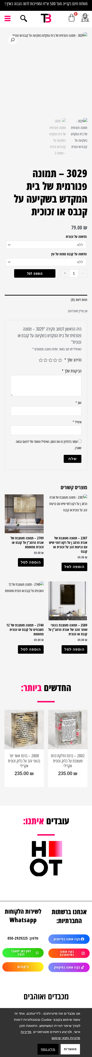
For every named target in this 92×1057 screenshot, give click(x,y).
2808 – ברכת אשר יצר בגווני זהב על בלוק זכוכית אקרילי (30, 761)
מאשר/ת (70, 1049)
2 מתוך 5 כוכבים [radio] (55, 360)
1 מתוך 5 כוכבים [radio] (60, 360)
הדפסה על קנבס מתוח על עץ (69, 254)
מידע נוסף (48, 1049)
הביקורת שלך (71, 370)
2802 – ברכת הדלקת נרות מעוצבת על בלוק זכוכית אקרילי (74, 761)
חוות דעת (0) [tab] (79, 299)
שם (78, 403)
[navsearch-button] (23, 19)
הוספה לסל (35, 273)
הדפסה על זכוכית (76, 236)
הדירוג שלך (72, 359)
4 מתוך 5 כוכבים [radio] (46, 360)
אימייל (77, 422)
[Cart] (71, 17)
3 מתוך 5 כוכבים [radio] (50, 360)
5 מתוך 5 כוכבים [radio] (41, 360)
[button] (12, 40)
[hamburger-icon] (7, 19)
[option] (30, 748)
